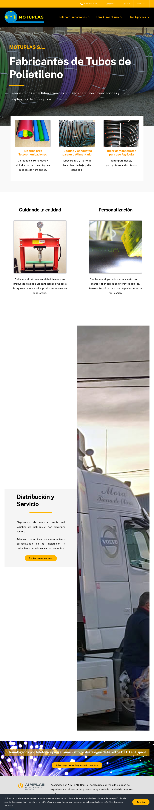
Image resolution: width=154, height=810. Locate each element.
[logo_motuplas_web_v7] (24, 11)
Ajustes (8, 806)
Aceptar (141, 802)
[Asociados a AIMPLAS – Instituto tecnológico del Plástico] (31, 784)
